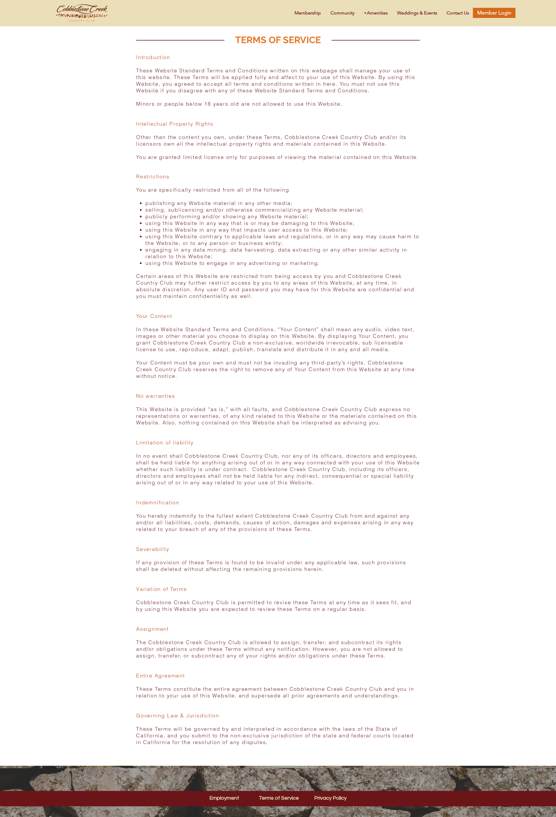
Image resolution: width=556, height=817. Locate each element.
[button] (374, 13)
